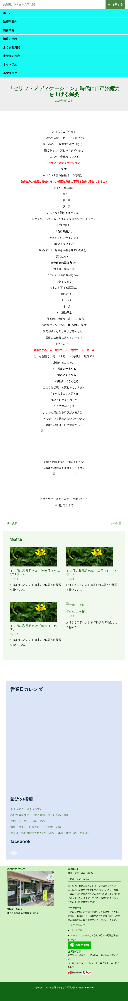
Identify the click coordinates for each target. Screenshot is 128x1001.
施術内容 (8, 30)
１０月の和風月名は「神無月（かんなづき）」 (35, 572)
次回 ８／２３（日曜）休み (27, 820)
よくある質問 (11, 47)
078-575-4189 (78, 925)
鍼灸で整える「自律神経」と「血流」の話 (35, 826)
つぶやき (14, 578)
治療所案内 (10, 21)
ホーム (7, 13)
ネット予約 (10, 64)
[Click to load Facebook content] (13, 853)
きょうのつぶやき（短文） (26, 809)
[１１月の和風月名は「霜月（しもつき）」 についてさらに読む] (89, 556)
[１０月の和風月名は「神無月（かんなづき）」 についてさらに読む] (33, 556)
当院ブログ (10, 73)
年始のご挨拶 (75, 611)
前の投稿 (10, 523)
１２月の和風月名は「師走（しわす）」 (33, 627)
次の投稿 (118, 523)
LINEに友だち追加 (80, 935)
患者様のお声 (11, 55)
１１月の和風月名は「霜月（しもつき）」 (91, 572)
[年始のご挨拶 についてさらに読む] (75, 604)
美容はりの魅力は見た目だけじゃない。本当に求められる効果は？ (50, 832)
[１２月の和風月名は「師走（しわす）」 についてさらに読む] (33, 611)
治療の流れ (10, 38)
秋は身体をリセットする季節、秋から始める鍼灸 (39, 815)
